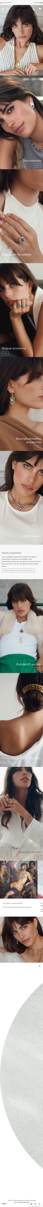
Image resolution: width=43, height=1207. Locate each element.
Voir (37, 165)
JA (39, 1204)
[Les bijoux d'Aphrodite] (18, 880)
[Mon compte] (33, 9)
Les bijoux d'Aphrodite (12, 903)
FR (31, 1204)
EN (35, 1204)
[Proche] (40, 966)
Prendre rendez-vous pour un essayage (18, 570)
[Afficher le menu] (3, 9)
